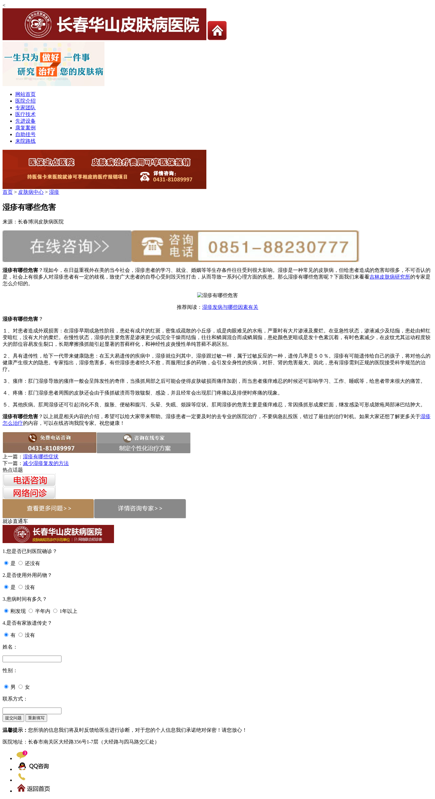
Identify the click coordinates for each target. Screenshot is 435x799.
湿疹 (54, 192)
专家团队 (25, 107)
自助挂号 (25, 134)
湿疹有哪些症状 (41, 456)
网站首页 (25, 94)
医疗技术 (25, 114)
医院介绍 (25, 101)
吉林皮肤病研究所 (389, 277)
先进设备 (25, 121)
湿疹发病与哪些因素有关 (230, 307)
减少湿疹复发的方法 (46, 463)
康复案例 (25, 127)
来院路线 (25, 141)
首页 (8, 192)
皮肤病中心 (31, 192)
